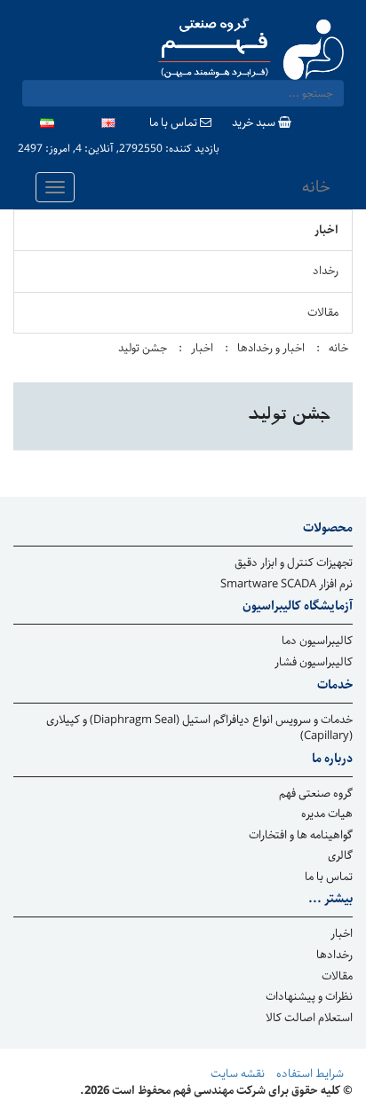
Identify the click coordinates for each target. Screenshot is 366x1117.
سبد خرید (255, 123)
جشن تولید (142, 348)
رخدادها (334, 956)
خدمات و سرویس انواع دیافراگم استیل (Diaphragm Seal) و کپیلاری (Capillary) (199, 728)
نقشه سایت (238, 1074)
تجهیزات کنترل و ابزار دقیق (294, 563)
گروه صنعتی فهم (316, 794)
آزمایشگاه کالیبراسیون (298, 607)
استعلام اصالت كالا (309, 1019)
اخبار (326, 230)
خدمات (335, 686)
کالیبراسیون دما (317, 641)
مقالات (322, 313)
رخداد (325, 271)
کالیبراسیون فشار (313, 663)
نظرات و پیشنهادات (309, 997)
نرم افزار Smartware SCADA (286, 585)
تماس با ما (174, 123)
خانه (316, 187)
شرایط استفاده (310, 1074)
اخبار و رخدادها (271, 348)
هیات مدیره (327, 814)
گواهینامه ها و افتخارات (301, 836)
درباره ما (332, 759)
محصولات (328, 529)
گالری (340, 856)
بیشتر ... (330, 899)
